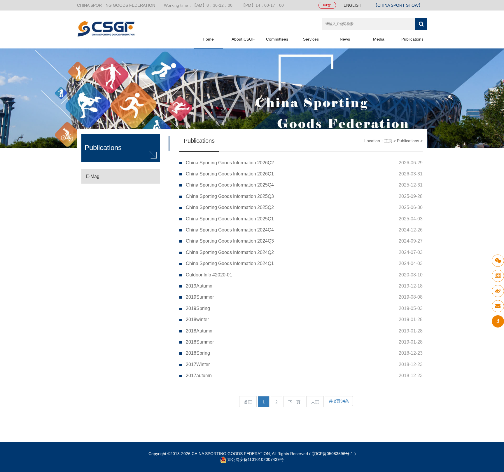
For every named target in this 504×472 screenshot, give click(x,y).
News (345, 39)
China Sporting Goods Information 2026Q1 (230, 173)
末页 (315, 402)
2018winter (197, 319)
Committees (277, 39)
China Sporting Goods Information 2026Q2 (230, 162)
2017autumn (199, 375)
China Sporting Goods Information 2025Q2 (230, 207)
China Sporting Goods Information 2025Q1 (230, 218)
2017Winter (198, 364)
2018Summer (200, 341)
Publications (412, 39)
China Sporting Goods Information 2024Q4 (230, 229)
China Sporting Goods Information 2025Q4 (230, 184)
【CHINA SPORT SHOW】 (398, 5)
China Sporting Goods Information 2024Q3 (230, 240)
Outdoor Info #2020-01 (209, 274)
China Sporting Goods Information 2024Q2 (230, 252)
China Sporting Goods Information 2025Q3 (230, 196)
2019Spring (198, 308)
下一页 (294, 402)
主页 (388, 140)
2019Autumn (199, 285)
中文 (327, 5)
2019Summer (200, 297)
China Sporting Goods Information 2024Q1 (230, 263)
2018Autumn (199, 330)
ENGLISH (352, 5)
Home (208, 39)
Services (311, 39)
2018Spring (198, 353)
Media (378, 39)
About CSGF (243, 39)
